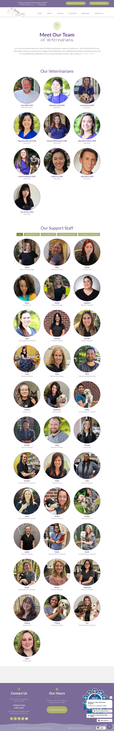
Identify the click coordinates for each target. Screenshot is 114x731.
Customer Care (48, 234)
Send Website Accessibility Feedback (80, 728)
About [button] (49, 13)
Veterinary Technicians (89, 234)
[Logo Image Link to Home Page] (16, 12)
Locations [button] (72, 13)
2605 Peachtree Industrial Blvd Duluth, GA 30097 (33, 2)
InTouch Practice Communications (41, 728)
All (20, 234)
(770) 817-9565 (24, 4)
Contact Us (99, 13)
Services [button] (60, 13)
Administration (32, 234)
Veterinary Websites (23, 728)
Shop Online (42, 4)
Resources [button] (85, 13)
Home (39, 13)
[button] (11, 718)
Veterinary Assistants (67, 234)
